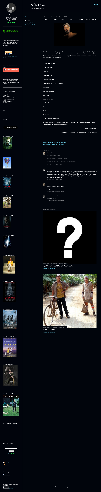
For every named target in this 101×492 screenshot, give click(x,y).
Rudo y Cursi (49, 329)
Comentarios (8, 464)
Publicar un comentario (49, 204)
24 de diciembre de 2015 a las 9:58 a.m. (55, 179)
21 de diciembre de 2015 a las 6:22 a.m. (55, 164)
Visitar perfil (11, 22)
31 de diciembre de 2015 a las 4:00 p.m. (55, 200)
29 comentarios (51, 332)
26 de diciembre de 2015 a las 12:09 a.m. (55, 191)
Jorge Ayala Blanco (30, 23)
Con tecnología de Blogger (63, 487)
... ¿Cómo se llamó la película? (58, 266)
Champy (49, 152)
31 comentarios (51, 268)
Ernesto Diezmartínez (52, 169)
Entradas (7, 462)
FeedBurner (14, 453)
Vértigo (38, 5)
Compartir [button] (28, 16)
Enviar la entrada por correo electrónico (57, 142)
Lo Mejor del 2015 (30, 25)
